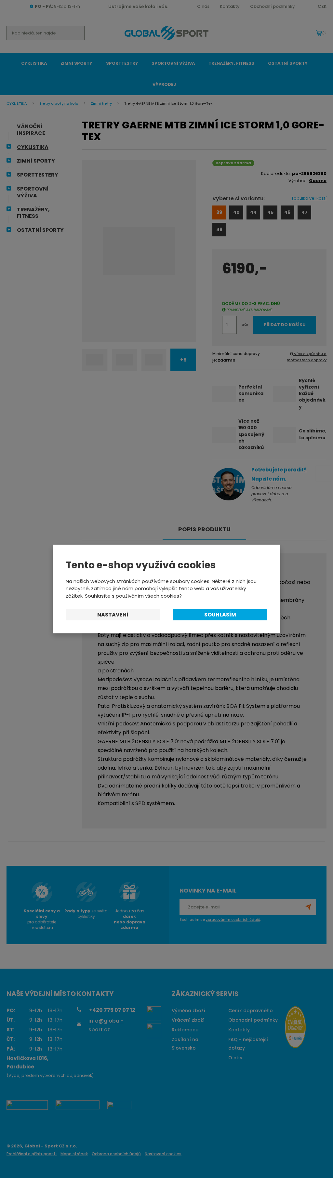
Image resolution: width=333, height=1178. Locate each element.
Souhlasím (220, 614)
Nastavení (112, 614)
